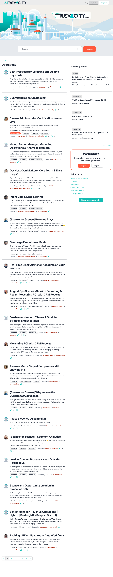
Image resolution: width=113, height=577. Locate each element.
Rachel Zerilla (51, 547)
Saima (47, 449)
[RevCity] (15, 2)
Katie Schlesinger (51, 333)
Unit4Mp (55, 501)
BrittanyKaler (44, 527)
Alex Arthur (55, 160)
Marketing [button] (26, 133)
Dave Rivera (42, 87)
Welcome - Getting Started (79, 178)
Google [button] (32, 280)
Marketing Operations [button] (35, 160)
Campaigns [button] (32, 333)
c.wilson (47, 475)
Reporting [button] (14, 306)
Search (90, 49)
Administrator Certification (36, 136)
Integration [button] (23, 280)
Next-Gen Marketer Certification (20, 188)
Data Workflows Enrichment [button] (28, 547)
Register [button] (97, 166)
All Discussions (53, 87)
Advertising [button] (14, 426)
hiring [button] (22, 527)
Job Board (13, 162)
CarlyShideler (53, 381)
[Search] (87, 3)
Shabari (48, 426)
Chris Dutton (52, 231)
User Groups (75, 184)
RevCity (51, 110)
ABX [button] (28, 527)
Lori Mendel (21, 136)
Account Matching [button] (37, 501)
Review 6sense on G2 (91, 200)
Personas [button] (36, 381)
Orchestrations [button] (24, 501)
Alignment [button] (29, 355)
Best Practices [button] (24, 87)
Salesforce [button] (32, 475)
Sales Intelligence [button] (25, 381)
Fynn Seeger (43, 110)
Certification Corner (77, 187)
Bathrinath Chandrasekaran (26, 211)
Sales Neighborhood (77, 190)
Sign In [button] (83, 166)
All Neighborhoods (77, 193)
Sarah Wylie (50, 186)
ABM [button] (21, 355)
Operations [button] (14, 87)
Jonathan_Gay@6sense (51, 280)
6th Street (61, 231)
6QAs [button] (31, 408)
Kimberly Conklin (57, 306)
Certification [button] (45, 133)
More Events (107, 145)
